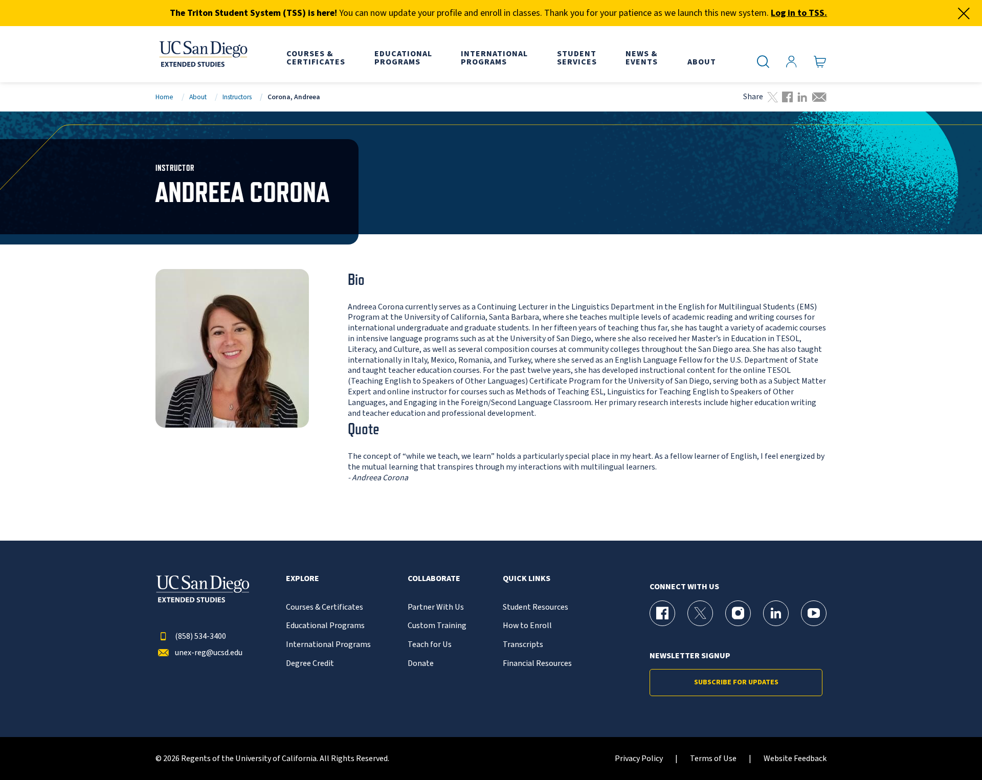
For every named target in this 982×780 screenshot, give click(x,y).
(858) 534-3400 (200, 636)
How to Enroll (527, 625)
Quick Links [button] (526, 578)
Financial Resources (537, 663)
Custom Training (437, 625)
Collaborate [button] (434, 578)
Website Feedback (795, 758)
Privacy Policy (639, 758)
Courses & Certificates (324, 607)
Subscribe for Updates (736, 682)
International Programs (328, 644)
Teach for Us (430, 644)
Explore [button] (302, 578)
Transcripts (523, 644)
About (198, 97)
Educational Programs (325, 625)
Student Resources (535, 607)
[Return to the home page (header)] (202, 54)
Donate (421, 663)
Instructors (237, 97)
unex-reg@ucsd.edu (208, 653)
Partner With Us (436, 607)
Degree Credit (310, 663)
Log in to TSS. (799, 13)
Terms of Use (713, 758)
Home (164, 97)
